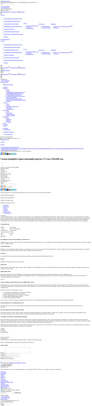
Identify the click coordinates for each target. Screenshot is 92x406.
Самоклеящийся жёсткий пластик (27, 148)
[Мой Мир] (5, 154)
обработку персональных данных (17, 362)
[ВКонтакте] (1, 154)
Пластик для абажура (56, 148)
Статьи (2, 375)
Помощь (3, 383)
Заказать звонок (4, 82)
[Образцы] (13, 35)
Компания (8, 119)
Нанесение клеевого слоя (7, 382)
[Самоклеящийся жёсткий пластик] (13, 20)
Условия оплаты (4, 384)
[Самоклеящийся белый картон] (13, 22)
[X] (7, 154)
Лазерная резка (4, 380)
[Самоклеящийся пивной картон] (13, 30)
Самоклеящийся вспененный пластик (10, 148)
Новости (3, 374)
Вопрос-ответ (4, 387)
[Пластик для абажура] (13, 27)
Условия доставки (5, 386)
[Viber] (9, 154)
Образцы (15, 149)
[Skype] (13, 154)
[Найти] (1, 5)
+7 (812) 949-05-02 (5, 6)
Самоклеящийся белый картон (43, 148)
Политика (3, 377)
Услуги (8, 105)
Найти (2, 404)
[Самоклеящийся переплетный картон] (13, 25)
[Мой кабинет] (1, 13)
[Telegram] (15, 154)
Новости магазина (6, 391)
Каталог (8, 91)
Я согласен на (14, 362)
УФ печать (3, 379)
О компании (4, 373)
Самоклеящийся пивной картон (69, 148)
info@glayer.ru (5, 139)
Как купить (9, 113)
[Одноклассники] (3, 154)
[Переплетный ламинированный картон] (13, 33)
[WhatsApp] (11, 154)
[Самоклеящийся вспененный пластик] (13, 17)
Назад (7, 89)
